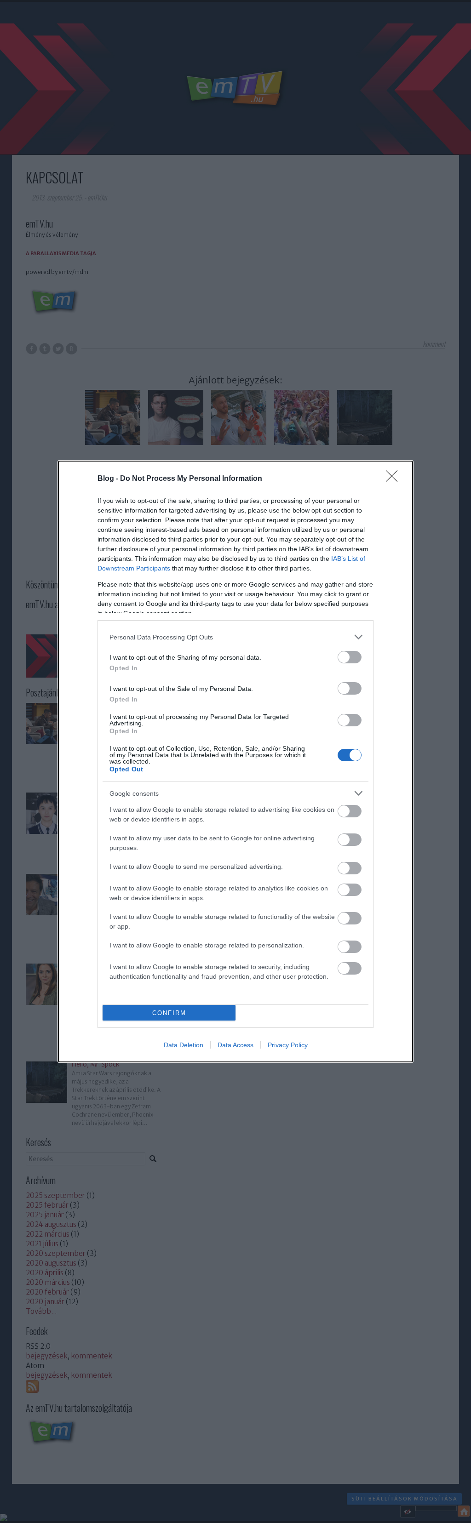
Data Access (235, 1045)
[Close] (394, 479)
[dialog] (235, 761)
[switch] (350, 657)
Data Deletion (183, 1045)
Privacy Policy (288, 1045)
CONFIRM (169, 1013)
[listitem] (235, 637)
